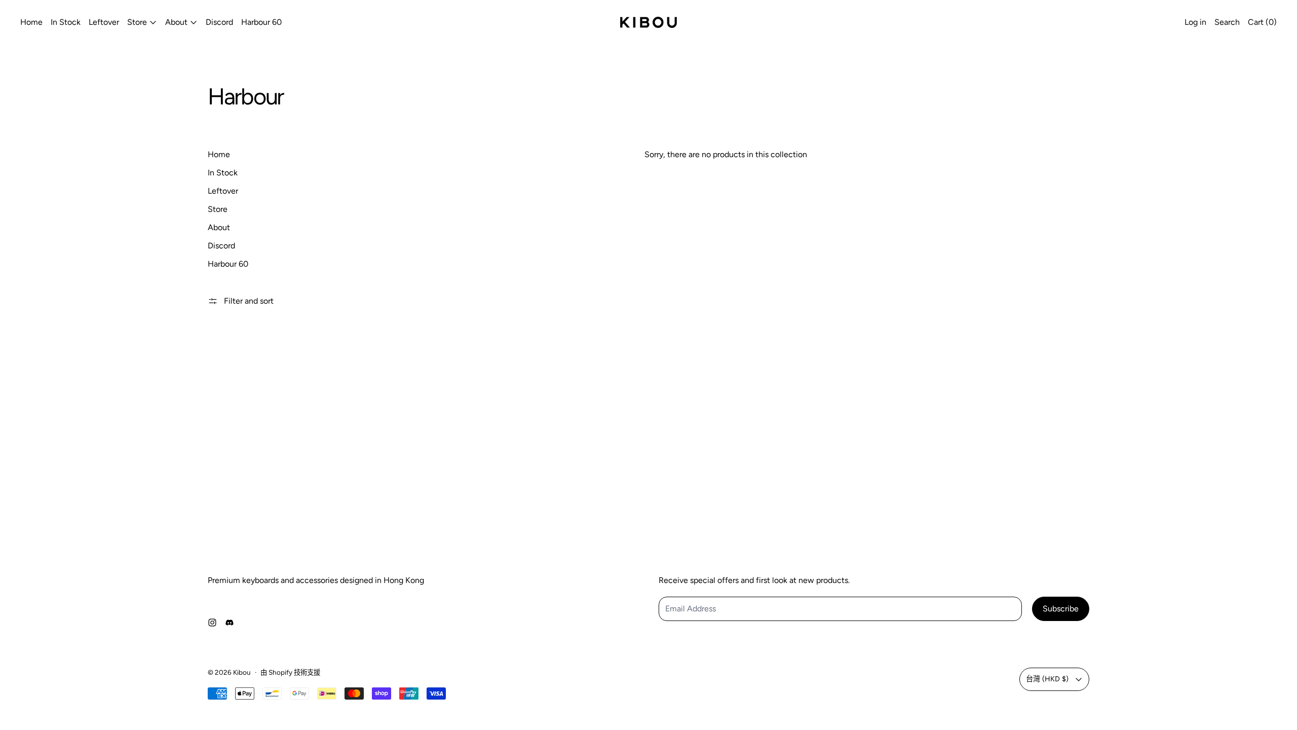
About (219, 227)
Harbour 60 (261, 22)
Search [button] (1227, 22)
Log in (1195, 22)
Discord (219, 22)
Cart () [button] (1262, 22)
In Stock (66, 22)
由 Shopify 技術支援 (290, 672)
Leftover (104, 22)
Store (217, 209)
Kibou (242, 672)
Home (31, 22)
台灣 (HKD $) (1047, 678)
